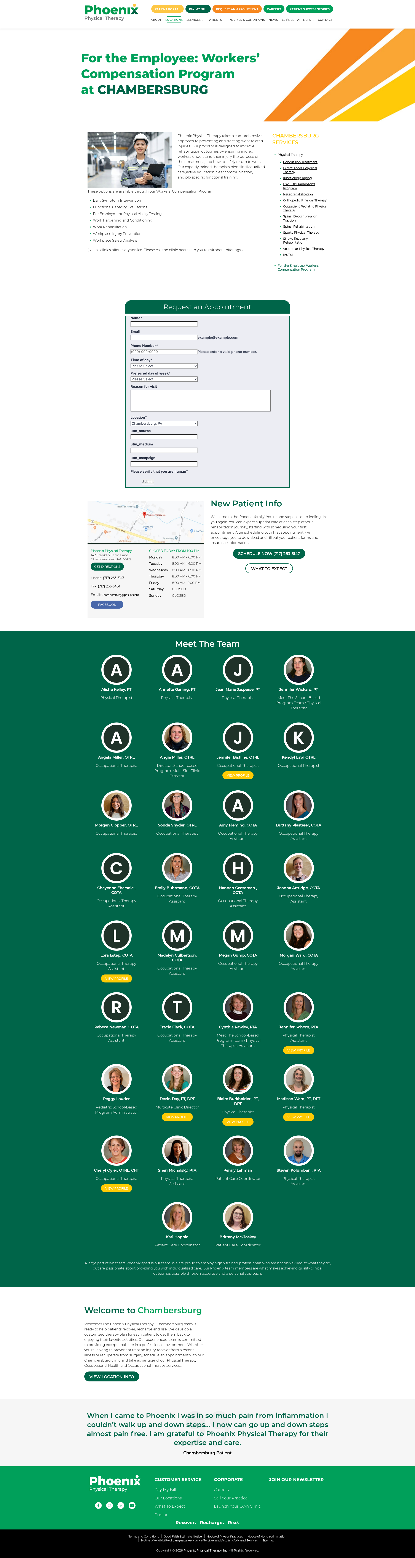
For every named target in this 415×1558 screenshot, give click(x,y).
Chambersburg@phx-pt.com (120, 594)
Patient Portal (167, 9)
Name (136, 318)
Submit (148, 481)
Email (135, 331)
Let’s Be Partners (297, 19)
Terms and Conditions (144, 1536)
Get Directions (107, 567)
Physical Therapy (290, 155)
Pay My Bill (198, 9)
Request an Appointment (237, 9)
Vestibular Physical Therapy (303, 249)
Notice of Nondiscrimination (266, 1536)
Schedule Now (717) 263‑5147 (269, 553)
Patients (215, 19)
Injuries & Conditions (247, 19)
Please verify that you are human (159, 471)
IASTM (288, 255)
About (156, 19)
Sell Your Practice (231, 1498)
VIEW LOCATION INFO (111, 1377)
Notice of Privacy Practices (225, 1536)
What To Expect (170, 1506)
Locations (174, 19)
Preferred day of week (150, 373)
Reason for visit (144, 386)
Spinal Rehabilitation (298, 226)
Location (139, 417)
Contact (325, 19)
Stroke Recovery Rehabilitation (295, 240)
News (273, 19)
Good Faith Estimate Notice (183, 1536)
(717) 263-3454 (109, 586)
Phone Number (144, 345)
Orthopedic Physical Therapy (304, 200)
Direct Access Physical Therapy (300, 170)
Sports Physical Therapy (301, 232)
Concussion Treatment (300, 162)
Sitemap (268, 1540)
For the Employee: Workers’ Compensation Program (298, 267)
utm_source (141, 431)
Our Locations (168, 1498)
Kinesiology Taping (297, 178)
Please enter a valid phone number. (227, 351)
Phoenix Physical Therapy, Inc (206, 1550)
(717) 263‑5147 (113, 578)
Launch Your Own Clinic (237, 1506)
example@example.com (218, 337)
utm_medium (142, 444)
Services (194, 19)
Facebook (107, 605)
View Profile (177, 1117)
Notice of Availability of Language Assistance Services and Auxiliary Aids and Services (199, 1540)
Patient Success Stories (310, 9)
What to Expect (269, 568)
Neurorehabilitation (298, 194)
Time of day (141, 360)
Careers (274, 9)
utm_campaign (143, 458)
